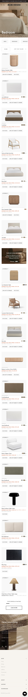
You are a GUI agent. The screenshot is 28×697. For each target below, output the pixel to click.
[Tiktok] (12, 646)
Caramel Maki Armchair (7, 313)
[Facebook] (2, 646)
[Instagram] (6, 646)
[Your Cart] (27, 4)
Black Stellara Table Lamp (8, 508)
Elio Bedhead (5, 536)
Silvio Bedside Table (7, 209)
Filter (5, 49)
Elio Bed (4, 341)
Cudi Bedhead (5, 397)
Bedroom (3, 666)
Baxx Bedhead (5, 480)
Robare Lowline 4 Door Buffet (9, 369)
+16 (25, 153)
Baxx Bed (4, 181)
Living (2, 661)
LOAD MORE (14, 607)
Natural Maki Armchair (7, 153)
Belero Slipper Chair (7, 453)
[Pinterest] (9, 646)
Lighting (2, 669)
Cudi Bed (4, 125)
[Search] (4, 5)
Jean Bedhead (5, 425)
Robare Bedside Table (7, 70)
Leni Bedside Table (6, 285)
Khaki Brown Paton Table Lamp (9, 594)
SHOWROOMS (4, 688)
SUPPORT (3, 684)
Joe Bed (4, 237)
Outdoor (3, 675)
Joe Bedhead (5, 97)
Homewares (3, 672)
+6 (25, 96)
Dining (2, 664)
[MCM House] (14, 5)
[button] (20, 49)
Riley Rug (4, 564)
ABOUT (3, 680)
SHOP (2, 658)
